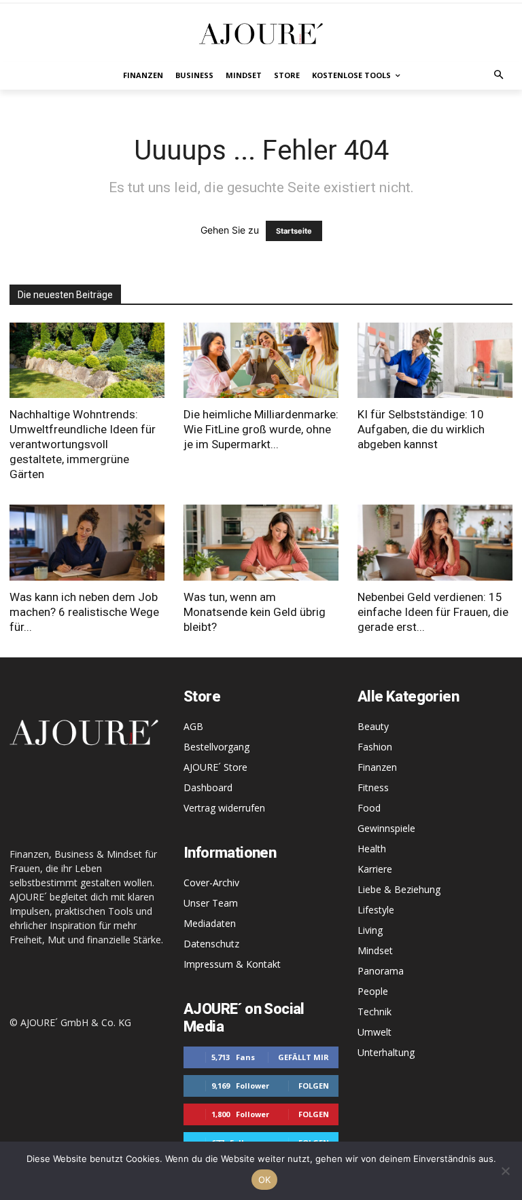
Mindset (375, 950)
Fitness (373, 787)
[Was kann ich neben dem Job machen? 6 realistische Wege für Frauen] (87, 543)
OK (264, 1179)
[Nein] (505, 1171)
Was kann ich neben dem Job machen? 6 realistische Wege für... (84, 612)
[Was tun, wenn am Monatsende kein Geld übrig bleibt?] (261, 543)
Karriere (375, 868)
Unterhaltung (386, 1052)
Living (370, 930)
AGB (193, 726)
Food (369, 807)
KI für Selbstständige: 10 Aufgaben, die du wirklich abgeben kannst (421, 429)
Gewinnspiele (386, 828)
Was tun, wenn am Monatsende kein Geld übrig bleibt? (255, 612)
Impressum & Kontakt (232, 964)
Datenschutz (211, 943)
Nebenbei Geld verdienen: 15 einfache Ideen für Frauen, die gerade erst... (433, 612)
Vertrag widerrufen (224, 807)
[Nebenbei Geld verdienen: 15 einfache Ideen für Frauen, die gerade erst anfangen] (435, 543)
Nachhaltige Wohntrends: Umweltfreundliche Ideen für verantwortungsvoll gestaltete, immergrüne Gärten (83, 444)
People (373, 991)
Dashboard (208, 787)
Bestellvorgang (216, 746)
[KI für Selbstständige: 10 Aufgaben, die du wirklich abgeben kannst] (435, 361)
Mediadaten (210, 923)
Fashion (375, 746)
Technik (375, 1011)
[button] (499, 76)
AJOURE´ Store (215, 767)
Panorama (381, 970)
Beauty (373, 726)
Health (372, 848)
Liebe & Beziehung (399, 889)
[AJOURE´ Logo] (261, 34)
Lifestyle (376, 909)
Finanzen (377, 767)
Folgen (313, 1085)
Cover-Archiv (211, 882)
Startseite (294, 231)
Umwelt (375, 1031)
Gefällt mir (303, 1057)
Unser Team (211, 902)
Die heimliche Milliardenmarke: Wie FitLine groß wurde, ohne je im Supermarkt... (261, 429)
